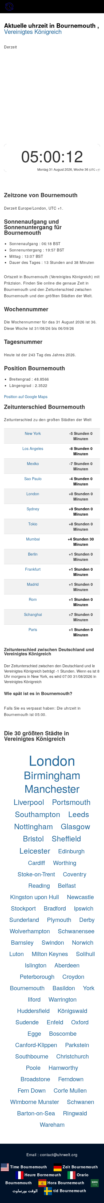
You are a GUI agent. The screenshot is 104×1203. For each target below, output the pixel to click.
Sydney (33, 508)
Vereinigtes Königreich (33, 31)
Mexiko (33, 463)
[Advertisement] (52, 99)
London (32, 493)
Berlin (33, 554)
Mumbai (33, 539)
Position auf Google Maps (25, 396)
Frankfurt (33, 569)
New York (33, 433)
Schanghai (33, 614)
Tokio (32, 523)
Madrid (33, 584)
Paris (33, 629)
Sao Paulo (33, 478)
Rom (33, 599)
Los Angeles (32, 448)
